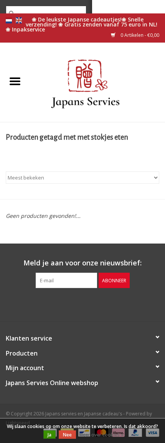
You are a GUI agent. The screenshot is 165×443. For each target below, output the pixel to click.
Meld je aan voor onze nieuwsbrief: (82, 263)
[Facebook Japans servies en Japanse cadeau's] (69, 304)
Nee (67, 434)
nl (9, 20)
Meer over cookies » (101, 434)
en (19, 20)
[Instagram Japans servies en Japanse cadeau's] (96, 304)
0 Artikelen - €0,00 (139, 35)
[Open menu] (15, 81)
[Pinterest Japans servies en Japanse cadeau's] (82, 304)
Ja (49, 434)
